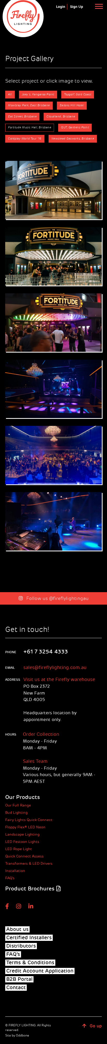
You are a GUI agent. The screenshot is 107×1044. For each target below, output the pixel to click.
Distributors (21, 946)
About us (17, 929)
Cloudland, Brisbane (60, 116)
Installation (15, 871)
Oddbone (22, 1036)
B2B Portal (19, 979)
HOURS (10, 734)
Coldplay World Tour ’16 (25, 138)
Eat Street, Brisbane (22, 116)
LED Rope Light (18, 849)
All (10, 94)
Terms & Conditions (30, 963)
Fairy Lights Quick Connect (28, 820)
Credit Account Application (39, 971)
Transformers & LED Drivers (28, 863)
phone (10, 652)
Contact (16, 987)
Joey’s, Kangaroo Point (38, 94)
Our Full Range (18, 805)
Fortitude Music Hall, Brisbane (29, 127)
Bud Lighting (16, 812)
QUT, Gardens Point (75, 127)
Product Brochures (29, 888)
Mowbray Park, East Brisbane (29, 105)
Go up (95, 1026)
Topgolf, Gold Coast (77, 94)
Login (60, 7)
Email (10, 668)
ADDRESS (11, 680)
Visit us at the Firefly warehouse (59, 679)
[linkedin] (30, 906)
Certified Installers (29, 938)
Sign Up (76, 7)
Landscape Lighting (22, 834)
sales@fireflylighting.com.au (54, 667)
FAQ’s (10, 878)
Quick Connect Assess (24, 856)
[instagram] (18, 906)
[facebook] (7, 906)
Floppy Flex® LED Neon (25, 827)
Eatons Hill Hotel (72, 105)
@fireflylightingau (69, 598)
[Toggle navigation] (98, 6)
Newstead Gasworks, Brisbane (72, 138)
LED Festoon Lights (22, 842)
